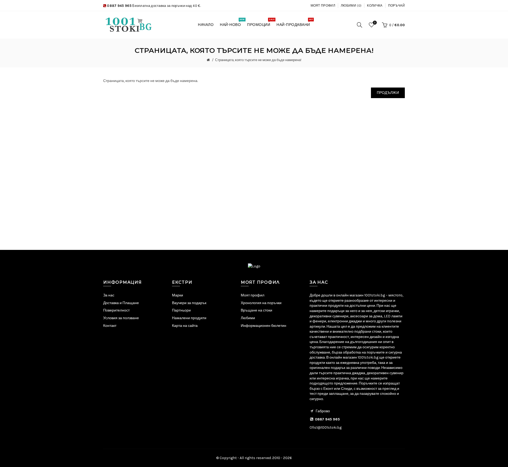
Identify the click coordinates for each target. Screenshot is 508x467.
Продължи (388, 92)
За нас (108, 295)
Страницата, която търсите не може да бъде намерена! (258, 60)
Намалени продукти (189, 318)
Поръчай (396, 5)
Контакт (109, 325)
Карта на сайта (185, 325)
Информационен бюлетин (263, 325)
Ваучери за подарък (189, 303)
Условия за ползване (121, 318)
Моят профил (323, 5)
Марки (177, 295)
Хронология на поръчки (261, 303)
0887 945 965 (119, 6)
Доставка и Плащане (121, 303)
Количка (374, 5)
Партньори (181, 310)
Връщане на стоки (256, 310)
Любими (248, 318)
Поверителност (116, 310)
